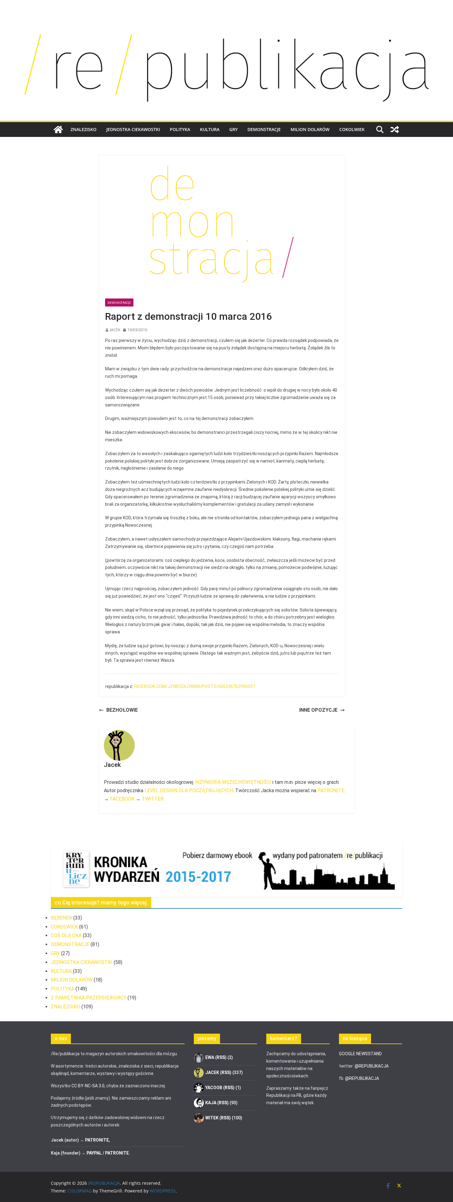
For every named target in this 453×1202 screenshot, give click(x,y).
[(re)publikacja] (226, 19)
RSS (221, 1057)
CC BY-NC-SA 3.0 (87, 1085)
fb (298, 1095)
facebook (122, 799)
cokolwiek (352, 129)
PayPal (94, 1153)
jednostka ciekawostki (133, 129)
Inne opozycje (318, 710)
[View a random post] (394, 129)
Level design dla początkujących (189, 790)
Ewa (209, 1057)
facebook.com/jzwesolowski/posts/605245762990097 (194, 686)
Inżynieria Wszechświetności (232, 782)
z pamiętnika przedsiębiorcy (88, 998)
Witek (211, 1117)
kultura (209, 129)
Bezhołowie (122, 710)
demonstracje (264, 129)
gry (233, 129)
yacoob (213, 1087)
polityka (180, 129)
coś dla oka (66, 935)
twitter (153, 799)
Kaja (210, 1102)
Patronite (330, 790)
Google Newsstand (360, 1053)
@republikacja (372, 1066)
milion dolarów (310, 129)
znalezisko (83, 129)
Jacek (115, 329)
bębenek (61, 918)
